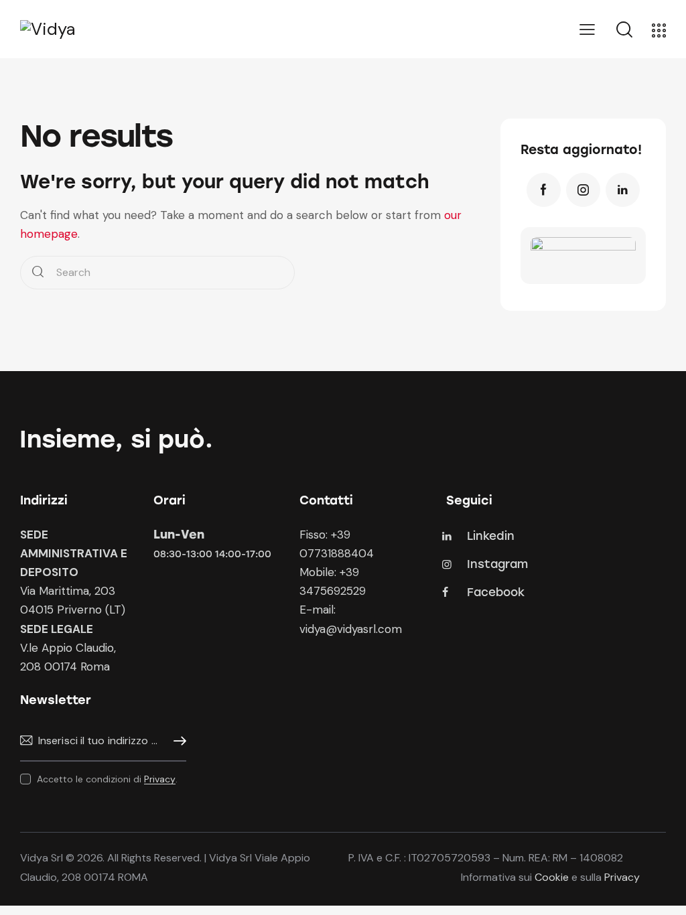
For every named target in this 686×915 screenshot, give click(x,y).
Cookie (552, 877)
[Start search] (38, 273)
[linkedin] (623, 190)
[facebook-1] (544, 190)
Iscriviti (176, 741)
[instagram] (583, 190)
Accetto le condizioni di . (107, 779)
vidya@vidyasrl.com (350, 629)
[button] (587, 29)
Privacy (160, 779)
